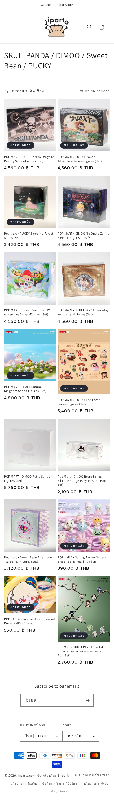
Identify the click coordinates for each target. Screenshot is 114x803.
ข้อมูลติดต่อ (59, 791)
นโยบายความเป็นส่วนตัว (92, 775)
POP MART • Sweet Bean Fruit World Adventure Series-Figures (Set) (30, 312)
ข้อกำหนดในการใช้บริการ (60, 783)
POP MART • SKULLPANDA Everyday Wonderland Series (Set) (83, 312)
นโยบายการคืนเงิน (24, 783)
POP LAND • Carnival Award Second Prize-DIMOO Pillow (29, 621)
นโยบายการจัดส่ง (96, 783)
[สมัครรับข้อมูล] (87, 700)
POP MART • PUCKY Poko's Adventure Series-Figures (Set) (80, 159)
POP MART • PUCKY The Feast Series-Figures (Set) (79, 402)
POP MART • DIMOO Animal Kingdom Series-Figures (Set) (25, 389)
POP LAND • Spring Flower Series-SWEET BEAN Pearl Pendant (82, 559)
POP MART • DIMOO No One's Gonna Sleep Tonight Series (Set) (83, 235)
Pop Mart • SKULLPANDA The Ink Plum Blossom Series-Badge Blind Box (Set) (82, 651)
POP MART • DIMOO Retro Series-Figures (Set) (27, 478)
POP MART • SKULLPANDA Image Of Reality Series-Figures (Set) (29, 159)
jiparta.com (27, 775)
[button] (10, 27)
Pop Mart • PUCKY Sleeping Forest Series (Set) (28, 235)
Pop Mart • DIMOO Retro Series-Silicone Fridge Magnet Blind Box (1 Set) (83, 480)
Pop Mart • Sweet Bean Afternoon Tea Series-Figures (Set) (28, 559)
